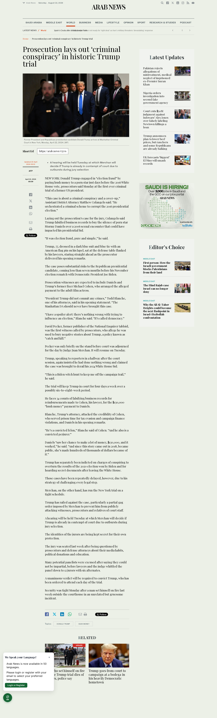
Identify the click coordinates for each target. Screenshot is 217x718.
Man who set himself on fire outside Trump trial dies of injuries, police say (65, 674)
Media (99, 22)
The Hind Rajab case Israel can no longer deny (156, 288)
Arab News (31, 3)
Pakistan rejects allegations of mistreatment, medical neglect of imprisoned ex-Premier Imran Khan (157, 76)
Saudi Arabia (34, 22)
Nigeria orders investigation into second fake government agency (155, 97)
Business (85, 22)
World (70, 22)
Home (26, 38)
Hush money (83, 624)
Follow (32, 235)
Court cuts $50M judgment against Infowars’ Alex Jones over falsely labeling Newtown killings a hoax (155, 119)
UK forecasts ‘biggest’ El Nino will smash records (156, 160)
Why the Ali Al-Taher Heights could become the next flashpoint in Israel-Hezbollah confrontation (157, 311)
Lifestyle (113, 22)
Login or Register (16, 685)
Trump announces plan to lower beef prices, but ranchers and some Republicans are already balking (157, 142)
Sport (141, 22)
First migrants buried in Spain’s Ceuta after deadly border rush (82, 30)
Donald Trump (63, 624)
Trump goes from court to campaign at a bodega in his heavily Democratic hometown (107, 676)
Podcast (185, 22)
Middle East (54, 22)
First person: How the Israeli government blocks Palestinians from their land (156, 267)
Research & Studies (162, 22)
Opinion (128, 22)
